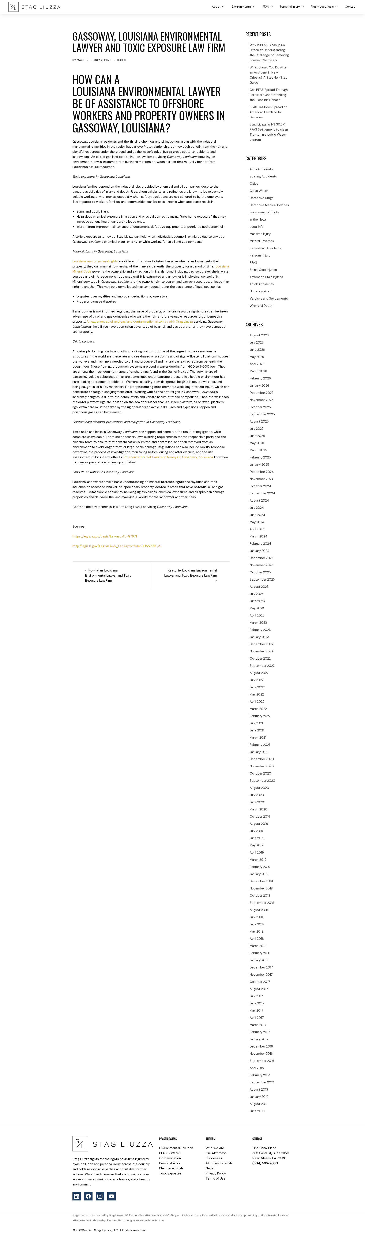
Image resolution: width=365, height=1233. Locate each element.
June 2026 (257, 350)
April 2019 (257, 852)
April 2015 (257, 1068)
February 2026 (260, 378)
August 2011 (258, 1104)
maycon (83, 60)
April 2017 (257, 1018)
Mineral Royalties (262, 241)
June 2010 (257, 1111)
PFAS (266, 6)
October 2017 (260, 982)
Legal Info (257, 227)
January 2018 (259, 960)
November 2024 (262, 479)
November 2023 (261, 565)
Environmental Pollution (176, 1148)
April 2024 (257, 529)
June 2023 (257, 601)
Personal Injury (290, 6)
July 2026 (257, 342)
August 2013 (259, 1089)
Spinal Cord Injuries (263, 270)
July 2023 (257, 594)
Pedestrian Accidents (266, 248)
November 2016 (261, 1054)
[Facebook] (88, 1196)
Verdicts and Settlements (269, 298)
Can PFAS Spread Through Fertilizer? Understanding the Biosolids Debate (269, 95)
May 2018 (256, 931)
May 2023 (257, 608)
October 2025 (260, 407)
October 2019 (260, 816)
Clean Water (259, 191)
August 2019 (259, 824)
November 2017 (261, 974)
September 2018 (262, 903)
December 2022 (261, 644)
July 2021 (256, 723)
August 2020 (259, 788)
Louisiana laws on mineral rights (95, 261)
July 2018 (256, 917)
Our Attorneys (216, 1153)
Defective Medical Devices (269, 205)
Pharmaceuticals (322, 6)
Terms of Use (215, 1178)
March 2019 (258, 860)
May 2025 (257, 443)
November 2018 (261, 888)
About (216, 6)
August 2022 (259, 673)
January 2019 (259, 874)
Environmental (242, 6)
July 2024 (257, 508)
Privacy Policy (216, 1173)
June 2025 (257, 436)
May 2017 (256, 1010)
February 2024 (260, 543)
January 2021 (259, 752)
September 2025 (262, 414)
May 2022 (257, 694)
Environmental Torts (264, 212)
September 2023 (262, 579)
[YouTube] (111, 1196)
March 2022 (258, 709)
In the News (258, 219)
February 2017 (260, 1032)
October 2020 (260, 773)
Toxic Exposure (170, 1173)
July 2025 (257, 429)
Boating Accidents (263, 176)
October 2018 (260, 895)
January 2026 (259, 385)
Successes (214, 1158)
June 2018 (257, 924)
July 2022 (256, 680)
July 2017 (256, 996)
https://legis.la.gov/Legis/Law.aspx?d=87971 (104, 536)
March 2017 (258, 1025)
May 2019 (256, 845)
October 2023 (260, 572)
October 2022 (260, 658)
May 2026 (257, 357)
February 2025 (260, 457)
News (210, 1168)
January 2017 (259, 1039)
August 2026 (259, 335)
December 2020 (262, 759)
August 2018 (259, 910)
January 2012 (259, 1097)
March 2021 (258, 737)
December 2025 (262, 393)
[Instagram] (100, 1196)
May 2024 (257, 522)
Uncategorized (260, 291)
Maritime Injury (260, 234)
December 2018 (261, 881)
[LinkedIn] (76, 1196)
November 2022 (261, 651)
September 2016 (262, 1061)
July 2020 (257, 795)
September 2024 (262, 493)
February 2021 (260, 745)
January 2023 (259, 637)
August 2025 (259, 421)
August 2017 (259, 989)
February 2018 (260, 953)
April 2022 (257, 702)
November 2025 (261, 400)
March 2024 (258, 536)
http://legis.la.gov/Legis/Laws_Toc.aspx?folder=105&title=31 (116, 546)
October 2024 (260, 486)
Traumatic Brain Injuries (266, 277)
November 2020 (262, 766)
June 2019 (257, 838)
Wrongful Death (261, 306)
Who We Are (215, 1148)
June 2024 (257, 515)
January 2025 (259, 464)
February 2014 (260, 1075)
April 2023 (257, 615)
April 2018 (257, 939)
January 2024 (259, 551)
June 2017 (257, 1003)
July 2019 (256, 831)
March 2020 (258, 809)
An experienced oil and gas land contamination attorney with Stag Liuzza (140, 321)
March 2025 (258, 450)
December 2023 (262, 558)
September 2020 (262, 781)
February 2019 (260, 867)
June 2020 (257, 802)
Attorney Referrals (219, 1163)
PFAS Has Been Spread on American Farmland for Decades (268, 112)
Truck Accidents (262, 284)
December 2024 (262, 472)
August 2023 (259, 587)
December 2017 (261, 967)
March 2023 (258, 623)
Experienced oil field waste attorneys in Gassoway (168, 457)
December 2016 (261, 1046)
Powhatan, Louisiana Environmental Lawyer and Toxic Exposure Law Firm (108, 575)
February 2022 (260, 716)
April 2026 (257, 364)
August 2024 (259, 500)
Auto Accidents (261, 169)
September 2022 (262, 666)
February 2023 (260, 630)
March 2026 (258, 371)
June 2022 (257, 687)
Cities (121, 60)
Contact (351, 6)
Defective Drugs (262, 198)
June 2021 (257, 730)
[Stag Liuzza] (34, 7)
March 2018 (258, 946)
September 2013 (262, 1082)
